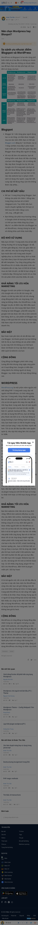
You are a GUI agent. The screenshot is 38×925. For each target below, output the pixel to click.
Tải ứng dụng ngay (19, 450)
